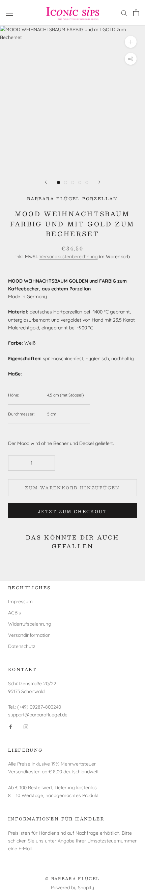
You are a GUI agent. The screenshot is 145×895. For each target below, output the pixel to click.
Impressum (20, 601)
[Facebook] (10, 726)
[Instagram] (26, 726)
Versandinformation (29, 635)
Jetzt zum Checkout (72, 511)
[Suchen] (124, 13)
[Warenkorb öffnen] (136, 12)
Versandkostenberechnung (68, 256)
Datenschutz (21, 646)
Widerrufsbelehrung (29, 624)
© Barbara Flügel (72, 878)
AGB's (14, 613)
